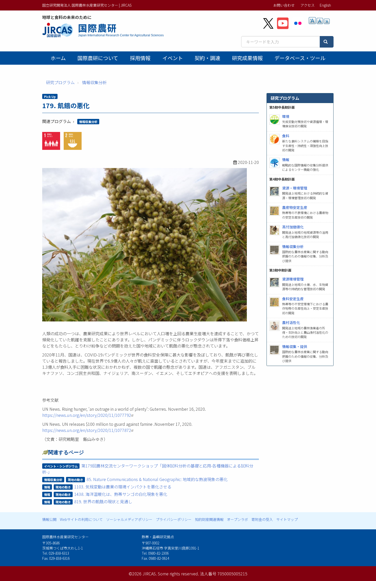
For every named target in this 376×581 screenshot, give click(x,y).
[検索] (327, 42)
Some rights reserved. (178, 574)
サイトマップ (287, 519)
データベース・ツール (299, 58)
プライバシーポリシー (174, 519)
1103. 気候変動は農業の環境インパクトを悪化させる (122, 487)
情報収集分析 (94, 82)
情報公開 (49, 519)
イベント (172, 58)
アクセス (308, 5)
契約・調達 (207, 58)
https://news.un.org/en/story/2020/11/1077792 (86, 415)
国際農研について (98, 58)
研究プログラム (60, 82)
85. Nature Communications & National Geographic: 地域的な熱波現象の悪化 (157, 479)
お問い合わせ (284, 5)
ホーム (58, 58)
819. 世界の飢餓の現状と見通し (103, 501)
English (325, 5)
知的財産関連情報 (209, 519)
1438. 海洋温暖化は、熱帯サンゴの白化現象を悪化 (120, 494)
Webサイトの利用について (81, 519)
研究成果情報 (247, 58)
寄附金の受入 (262, 519)
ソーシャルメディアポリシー (129, 519)
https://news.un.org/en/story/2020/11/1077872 (86, 430)
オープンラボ (237, 519)
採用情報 (140, 58)
